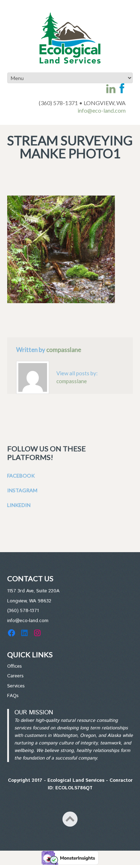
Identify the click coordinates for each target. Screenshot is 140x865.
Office (13, 666)
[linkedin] (111, 88)
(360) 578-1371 (23, 610)
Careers (15, 676)
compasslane (63, 349)
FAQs (13, 695)
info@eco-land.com (102, 110)
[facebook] (122, 88)
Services (16, 686)
